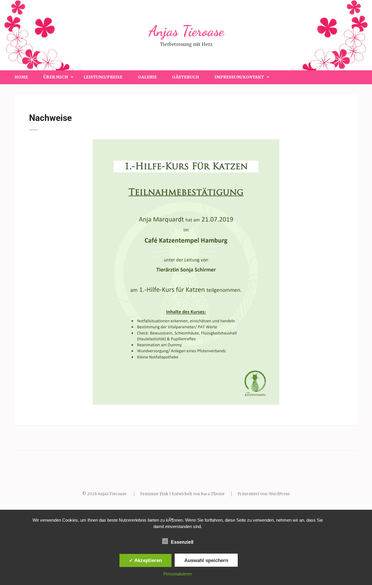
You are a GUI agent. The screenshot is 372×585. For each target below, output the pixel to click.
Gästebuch (185, 77)
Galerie (147, 77)
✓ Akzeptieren (145, 560)
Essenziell (182, 542)
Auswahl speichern (206, 560)
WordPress (279, 493)
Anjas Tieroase (186, 31)
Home (21, 77)
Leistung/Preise (102, 77)
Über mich (55, 77)
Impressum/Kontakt (239, 77)
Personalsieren (177, 573)
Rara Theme (213, 493)
